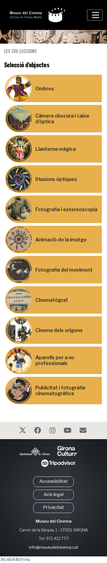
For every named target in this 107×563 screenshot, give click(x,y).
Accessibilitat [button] (53, 481)
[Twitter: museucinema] (23, 431)
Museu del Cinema (54, 521)
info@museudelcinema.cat (53, 547)
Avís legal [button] (53, 494)
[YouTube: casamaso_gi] (68, 431)
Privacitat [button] (53, 507)
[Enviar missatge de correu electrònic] (84, 431)
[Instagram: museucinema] (53, 431)
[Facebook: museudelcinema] (38, 431)
